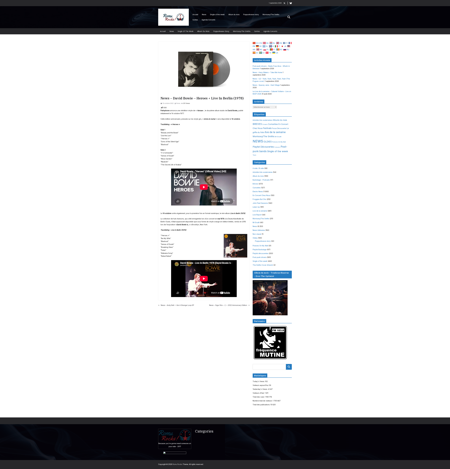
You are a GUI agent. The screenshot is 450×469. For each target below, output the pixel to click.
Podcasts (277, 147)
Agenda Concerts (208, 20)
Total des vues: (259, 397)
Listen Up (256, 207)
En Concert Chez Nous (261, 195)
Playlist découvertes (260, 253)
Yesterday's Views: (260, 389)
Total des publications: (261, 405)
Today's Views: (259, 381)
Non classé (257, 234)
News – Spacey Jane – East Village (266, 85)
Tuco (254, 155)
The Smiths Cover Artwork (263, 265)
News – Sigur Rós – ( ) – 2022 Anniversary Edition (228, 305)
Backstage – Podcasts (261, 180)
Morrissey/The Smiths (271, 14)
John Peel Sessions (260, 203)
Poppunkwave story (251, 14)
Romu (178, 103)
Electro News (258, 191)
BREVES (257, 123)
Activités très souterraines (262, 120)
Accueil (195, 14)
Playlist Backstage (260, 250)
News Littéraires (259, 230)
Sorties (195, 20)
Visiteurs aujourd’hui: (261, 385)
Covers (265, 124)
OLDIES (268, 141)
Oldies (255, 238)
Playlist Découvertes (263, 146)
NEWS (258, 141)
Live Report (257, 215)
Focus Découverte (279, 128)
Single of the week (217, 14)
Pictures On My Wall (279, 142)
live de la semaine (275, 132)
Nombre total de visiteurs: (263, 401)
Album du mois (234, 14)
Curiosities (273, 124)
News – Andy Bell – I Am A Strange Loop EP (177, 305)
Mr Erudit (278, 136)
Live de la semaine (260, 211)
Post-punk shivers (260, 257)
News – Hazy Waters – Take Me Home (267, 72)
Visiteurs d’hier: (259, 393)
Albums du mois (280, 120)
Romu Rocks (177, 464)
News (204, 14)
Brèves (255, 184)
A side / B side (258, 168)
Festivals (267, 128)
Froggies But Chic (259, 199)
